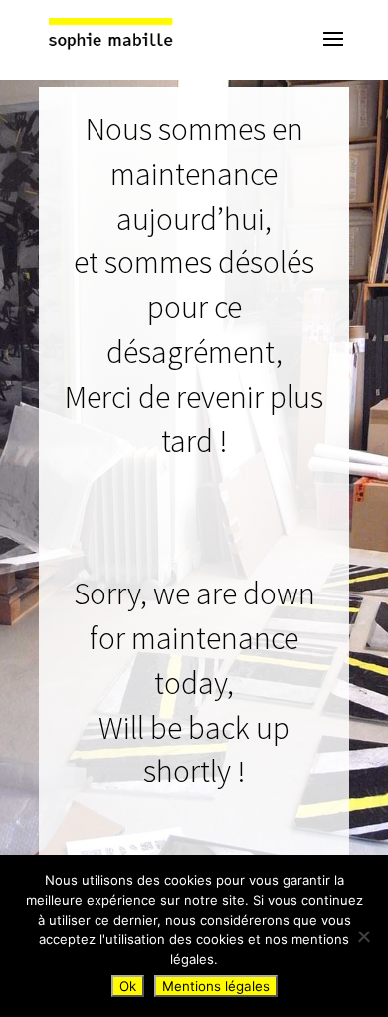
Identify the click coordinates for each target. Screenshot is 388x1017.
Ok (127, 986)
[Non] (363, 936)
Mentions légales (216, 986)
